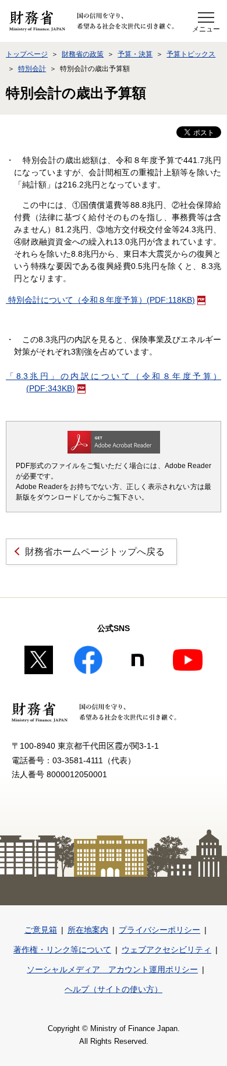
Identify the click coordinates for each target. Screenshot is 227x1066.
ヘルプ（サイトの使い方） (113, 989)
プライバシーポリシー (159, 929)
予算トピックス (190, 54)
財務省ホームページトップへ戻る (95, 552)
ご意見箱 (40, 929)
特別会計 (32, 69)
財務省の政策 (83, 54)
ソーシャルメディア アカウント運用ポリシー (112, 969)
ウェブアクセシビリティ (166, 949)
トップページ (27, 54)
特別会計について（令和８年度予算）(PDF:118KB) (100, 299)
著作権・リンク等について (62, 949)
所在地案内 (88, 929)
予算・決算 (135, 54)
